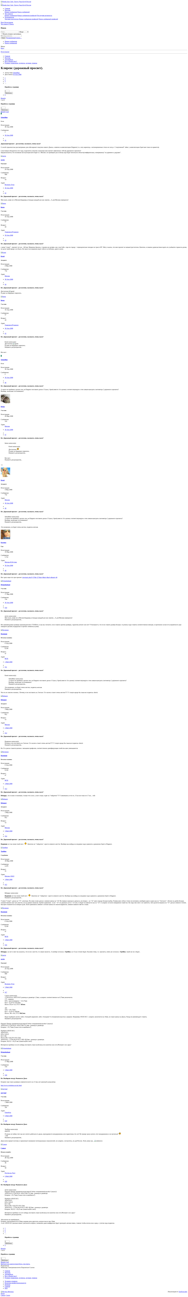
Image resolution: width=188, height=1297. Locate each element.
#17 (6, 992)
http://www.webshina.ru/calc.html (11, 1085)
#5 (5, 333)
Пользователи (9, 17)
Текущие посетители (12, 19)
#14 (6, 836)
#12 (6, 733)
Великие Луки (9, 184)
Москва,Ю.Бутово (11, 562)
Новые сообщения (11, 12)
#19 (6, 1121)
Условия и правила (11, 1281)
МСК (6, 658)
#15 (6, 884)
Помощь (7, 1285)
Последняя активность (44, 15)
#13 (6, 789)
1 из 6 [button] (3, 100)
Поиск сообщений (23, 12)
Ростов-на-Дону (10, 1173)
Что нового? (9, 14)
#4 (5, 284)
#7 (5, 435)
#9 (5, 570)
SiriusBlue (16, 73)
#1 (5, 140)
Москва (7, 276)
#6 (5, 382)
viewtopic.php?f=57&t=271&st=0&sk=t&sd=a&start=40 (39, 577)
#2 (5, 193)
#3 (5, 240)
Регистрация (5, 52)
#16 (6, 945)
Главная (7, 8)
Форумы (7, 10)
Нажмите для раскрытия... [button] (13, 347)
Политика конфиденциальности (15, 1283)
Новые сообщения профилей (27, 15)
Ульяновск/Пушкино (12, 232)
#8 (5, 508)
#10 (6, 607)
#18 (6, 1075)
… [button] (5, 83)
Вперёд (3, 98)
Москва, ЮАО (9, 876)
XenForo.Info (183, 1291)
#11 (6, 667)
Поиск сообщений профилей (48, 19)
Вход (2, 48)
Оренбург (8, 1112)
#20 (6, 1181)
